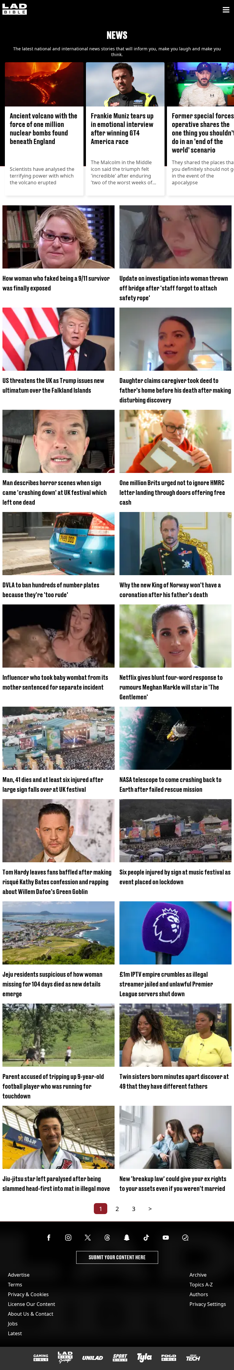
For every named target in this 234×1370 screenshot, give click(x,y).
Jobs (13, 1323)
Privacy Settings (208, 1304)
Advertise (19, 1274)
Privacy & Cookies (28, 1294)
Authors (199, 1294)
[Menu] (226, 10)
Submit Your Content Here (117, 1257)
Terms (15, 1284)
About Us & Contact (30, 1314)
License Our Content (31, 1304)
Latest (15, 1333)
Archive (198, 1274)
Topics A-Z (201, 1284)
